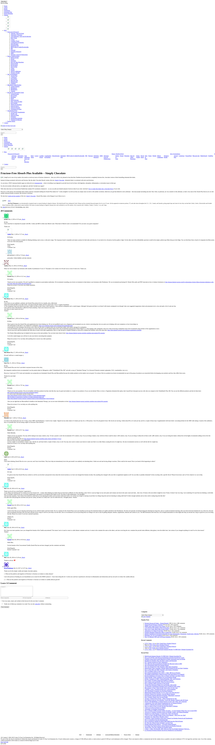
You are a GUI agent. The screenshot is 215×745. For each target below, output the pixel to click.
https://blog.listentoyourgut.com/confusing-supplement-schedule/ (124, 330)
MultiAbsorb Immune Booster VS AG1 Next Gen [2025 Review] (162, 692)
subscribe (37, 604)
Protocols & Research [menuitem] (13, 32)
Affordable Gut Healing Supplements (154, 709)
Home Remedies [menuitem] (8, 13)
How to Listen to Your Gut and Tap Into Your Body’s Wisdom (161, 706)
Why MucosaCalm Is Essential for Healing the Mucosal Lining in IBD (163, 663)
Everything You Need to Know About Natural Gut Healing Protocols (163, 726)
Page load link (4, 742)
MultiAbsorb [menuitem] (14, 82)
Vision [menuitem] (12, 68)
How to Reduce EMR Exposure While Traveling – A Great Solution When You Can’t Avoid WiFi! (171, 710)
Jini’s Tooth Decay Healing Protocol (166, 643)
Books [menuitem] (5, 9)
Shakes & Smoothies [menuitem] (16, 104)
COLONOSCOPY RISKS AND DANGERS (157, 628)
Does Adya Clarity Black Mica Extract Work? (157, 629)
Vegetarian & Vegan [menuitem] (16, 109)
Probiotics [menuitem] (13, 116)
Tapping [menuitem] (13, 91)
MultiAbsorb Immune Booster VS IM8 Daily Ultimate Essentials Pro (175, 649)
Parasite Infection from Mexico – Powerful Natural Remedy (160, 724)
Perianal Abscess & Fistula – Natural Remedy (157, 623)
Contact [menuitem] (6, 123)
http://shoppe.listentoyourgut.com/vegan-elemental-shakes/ (22, 392)
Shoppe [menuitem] (6, 15)
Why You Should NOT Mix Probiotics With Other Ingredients (161, 666)
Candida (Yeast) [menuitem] (15, 41)
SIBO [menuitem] (12, 53)
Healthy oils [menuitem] (14, 113)
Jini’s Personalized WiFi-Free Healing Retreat (157, 665)
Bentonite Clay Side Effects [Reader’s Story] (156, 716)
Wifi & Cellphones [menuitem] (16, 71)
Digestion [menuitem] (13, 60)
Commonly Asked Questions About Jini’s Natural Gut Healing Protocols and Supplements (168, 718)
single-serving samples (14, 196)
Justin (9, 234)
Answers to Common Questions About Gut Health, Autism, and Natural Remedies (166, 712)
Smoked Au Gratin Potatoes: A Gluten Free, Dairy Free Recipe (161, 713)
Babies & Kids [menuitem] (15, 57)
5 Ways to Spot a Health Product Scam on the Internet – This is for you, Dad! (165, 715)
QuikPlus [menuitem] (13, 83)
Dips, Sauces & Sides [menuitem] (16, 101)
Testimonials (89, 734)
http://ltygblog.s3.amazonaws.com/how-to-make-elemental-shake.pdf (25, 397)
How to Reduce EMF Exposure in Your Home (157, 683)
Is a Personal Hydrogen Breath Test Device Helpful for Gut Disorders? (163, 730)
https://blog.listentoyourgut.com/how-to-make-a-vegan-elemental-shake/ (26, 395)
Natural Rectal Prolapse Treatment (154, 624)
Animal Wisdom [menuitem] (15, 86)
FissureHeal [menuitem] (14, 79)
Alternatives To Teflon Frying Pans (154, 631)
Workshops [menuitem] (7, 10)
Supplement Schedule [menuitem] (16, 118)
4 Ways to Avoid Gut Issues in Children (155, 707)
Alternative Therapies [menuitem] (16, 35)
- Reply (23, 219)
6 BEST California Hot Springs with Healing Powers (159, 704)
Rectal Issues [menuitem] (14, 65)
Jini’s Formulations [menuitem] (12, 74)
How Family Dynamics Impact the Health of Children (159, 680)
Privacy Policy (127, 734)
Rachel (9, 505)
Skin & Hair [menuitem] (14, 66)
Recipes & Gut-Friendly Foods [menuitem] (15, 92)
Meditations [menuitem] (14, 88)
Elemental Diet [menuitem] (8, 12)
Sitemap (137, 734)
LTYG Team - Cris (150, 643)
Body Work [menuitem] (14, 38)
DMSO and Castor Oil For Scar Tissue (155, 626)
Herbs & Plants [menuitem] (15, 115)
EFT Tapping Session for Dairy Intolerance (156, 662)
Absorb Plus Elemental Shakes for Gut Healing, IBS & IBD (160, 685)
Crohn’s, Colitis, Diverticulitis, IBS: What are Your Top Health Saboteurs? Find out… (167, 729)
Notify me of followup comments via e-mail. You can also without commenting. (28, 604)
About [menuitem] (5, 7)
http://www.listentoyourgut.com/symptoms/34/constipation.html (56, 325)
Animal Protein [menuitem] (15, 94)
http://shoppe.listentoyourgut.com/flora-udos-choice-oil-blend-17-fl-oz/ (42, 438)
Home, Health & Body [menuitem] (13, 56)
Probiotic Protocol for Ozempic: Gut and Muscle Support (160, 694)
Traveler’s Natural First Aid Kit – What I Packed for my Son (161, 698)
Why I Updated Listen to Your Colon (154, 671)
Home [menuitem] (5, 6)
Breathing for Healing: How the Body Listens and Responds (161, 660)
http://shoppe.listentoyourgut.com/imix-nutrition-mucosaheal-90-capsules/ (85, 333)
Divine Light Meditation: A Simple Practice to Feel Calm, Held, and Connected (166, 701)
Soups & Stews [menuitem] (15, 106)
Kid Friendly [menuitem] (14, 103)
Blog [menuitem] (5, 30)
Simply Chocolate (59, 180)
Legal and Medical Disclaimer (112, 734)
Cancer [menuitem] (13, 39)
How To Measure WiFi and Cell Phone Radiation (158, 637)
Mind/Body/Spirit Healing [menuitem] (14, 85)
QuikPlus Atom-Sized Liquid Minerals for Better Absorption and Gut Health (165, 659)
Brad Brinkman (8, 568)
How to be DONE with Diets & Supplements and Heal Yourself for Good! (164, 657)
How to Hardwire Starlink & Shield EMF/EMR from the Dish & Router (164, 721)
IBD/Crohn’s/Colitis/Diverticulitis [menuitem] (20, 47)
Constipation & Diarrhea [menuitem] (17, 42)
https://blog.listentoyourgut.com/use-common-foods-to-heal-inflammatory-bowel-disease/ (30, 398)
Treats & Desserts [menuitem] (15, 107)
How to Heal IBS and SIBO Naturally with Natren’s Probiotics (161, 670)
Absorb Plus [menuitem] (14, 76)
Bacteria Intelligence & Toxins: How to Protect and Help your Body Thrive (165, 676)
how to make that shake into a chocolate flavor (101, 189)
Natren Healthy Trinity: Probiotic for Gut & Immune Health (160, 677)
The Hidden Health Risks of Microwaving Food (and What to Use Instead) (164, 674)
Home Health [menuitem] (14, 63)
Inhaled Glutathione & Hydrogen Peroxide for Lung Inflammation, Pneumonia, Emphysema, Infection (172, 634)
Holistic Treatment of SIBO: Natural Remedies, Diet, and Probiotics (163, 679)
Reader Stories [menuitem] (11, 121)
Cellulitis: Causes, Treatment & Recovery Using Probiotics (160, 689)
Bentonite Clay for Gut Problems (153, 635)
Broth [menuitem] (12, 98)
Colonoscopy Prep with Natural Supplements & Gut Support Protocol (163, 703)
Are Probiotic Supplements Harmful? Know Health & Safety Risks (162, 686)
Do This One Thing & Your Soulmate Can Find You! (159, 723)
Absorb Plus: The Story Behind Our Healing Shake (158, 727)
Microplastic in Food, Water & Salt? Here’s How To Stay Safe (161, 688)
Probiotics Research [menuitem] (16, 51)
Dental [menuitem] (12, 59)
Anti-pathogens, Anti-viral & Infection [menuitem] (21, 36)
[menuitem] (8, 18)
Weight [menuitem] (13, 70)
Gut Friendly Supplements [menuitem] (18, 112)
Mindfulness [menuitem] (14, 89)
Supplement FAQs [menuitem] (12, 110)
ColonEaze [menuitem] (14, 77)
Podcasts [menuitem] (13, 50)
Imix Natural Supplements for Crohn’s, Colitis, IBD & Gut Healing (162, 673)
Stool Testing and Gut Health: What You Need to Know (159, 682)
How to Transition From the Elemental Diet (156, 720)
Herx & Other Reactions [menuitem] (17, 62)
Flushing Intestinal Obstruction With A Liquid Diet (158, 632)
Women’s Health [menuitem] (15, 73)
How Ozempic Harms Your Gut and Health (156, 697)
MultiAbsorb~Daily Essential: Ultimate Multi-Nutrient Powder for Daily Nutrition (166, 668)
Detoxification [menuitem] (14, 44)
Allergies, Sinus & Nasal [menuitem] (17, 33)
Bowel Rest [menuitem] (14, 95)
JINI (4, 207)
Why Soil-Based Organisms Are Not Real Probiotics (158, 691)
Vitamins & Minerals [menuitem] (16, 120)
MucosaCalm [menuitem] (14, 80)
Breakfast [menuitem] (13, 97)
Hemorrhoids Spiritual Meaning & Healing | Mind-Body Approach (162, 695)
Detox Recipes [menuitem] (15, 100)
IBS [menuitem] (12, 48)
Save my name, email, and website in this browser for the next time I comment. (23, 601)
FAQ (80, 734)
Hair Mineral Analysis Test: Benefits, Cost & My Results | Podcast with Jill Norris (166, 700)
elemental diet (38, 183)
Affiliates (98, 734)
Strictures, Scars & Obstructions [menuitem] (19, 54)
